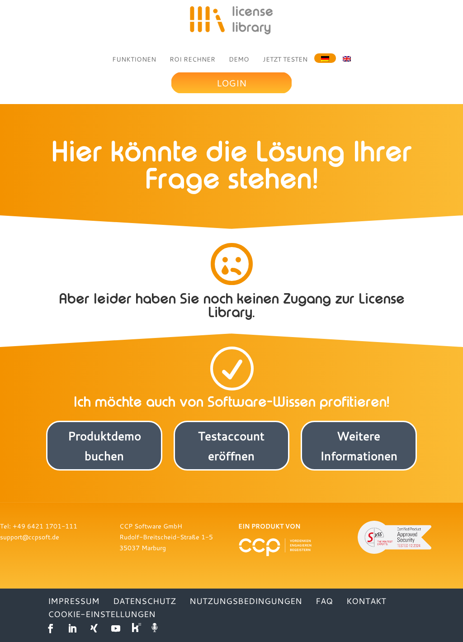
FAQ (324, 601)
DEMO (239, 59)
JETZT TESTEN (285, 59)
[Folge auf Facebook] (51, 628)
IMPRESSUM (73, 601)
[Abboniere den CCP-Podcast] (155, 628)
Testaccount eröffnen (231, 445)
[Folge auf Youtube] (116, 628)
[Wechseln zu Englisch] (347, 58)
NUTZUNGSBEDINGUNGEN (245, 601)
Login (231, 83)
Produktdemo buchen (104, 445)
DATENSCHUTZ (144, 601)
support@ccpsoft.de (29, 537)
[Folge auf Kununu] (137, 628)
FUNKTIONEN (134, 59)
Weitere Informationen (358, 445)
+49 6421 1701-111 (45, 526)
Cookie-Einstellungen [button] (102, 614)
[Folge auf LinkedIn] (72, 628)
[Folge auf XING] (94, 628)
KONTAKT (366, 601)
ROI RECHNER (192, 59)
